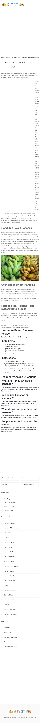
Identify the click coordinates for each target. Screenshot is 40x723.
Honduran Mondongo (10, 614)
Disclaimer (7, 627)
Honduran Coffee (9, 571)
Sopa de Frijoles (8, 595)
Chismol (6, 604)
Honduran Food (8, 510)
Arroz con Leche (9, 561)
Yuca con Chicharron (10, 552)
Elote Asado (7, 533)
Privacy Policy (8, 632)
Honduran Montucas (10, 542)
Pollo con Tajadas (9, 600)
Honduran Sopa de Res (11, 566)
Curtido (6, 585)
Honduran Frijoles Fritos (11, 528)
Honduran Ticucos (9, 523)
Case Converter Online (10, 646)
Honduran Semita (9, 576)
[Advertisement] (20, 34)
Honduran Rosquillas (10, 590)
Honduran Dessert (9, 502)
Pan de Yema (8, 547)
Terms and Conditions (10, 637)
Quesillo (6, 537)
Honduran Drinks (9, 506)
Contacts (6, 642)
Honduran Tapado (9, 580)
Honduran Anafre (9, 556)
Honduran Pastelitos (10, 609)
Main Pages (7, 499)
